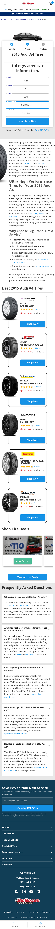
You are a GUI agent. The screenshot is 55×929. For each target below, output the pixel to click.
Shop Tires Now (27, 120)
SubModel (11, 101)
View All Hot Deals (27, 577)
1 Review (37, 425)
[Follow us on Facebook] (17, 892)
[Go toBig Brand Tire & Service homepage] (29, 3)
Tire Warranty (47, 912)
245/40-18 (42, 163)
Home (3, 19)
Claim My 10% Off (26, 808)
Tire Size (11, 109)
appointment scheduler (15, 733)
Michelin (33, 213)
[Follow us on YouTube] (31, 892)
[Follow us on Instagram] (24, 892)
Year (9, 93)
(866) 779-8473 (42, 130)
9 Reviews (37, 466)
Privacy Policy (30, 816)
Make (10, 77)
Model (10, 85)
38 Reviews (37, 309)
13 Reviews (37, 387)
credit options (42, 266)
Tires (10, 19)
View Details (23, 561)
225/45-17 (27, 163)
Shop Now (32, 323)
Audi (32, 19)
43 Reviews (37, 348)
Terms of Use (20, 912)
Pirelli (41, 213)
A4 (38, 19)
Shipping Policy (33, 912)
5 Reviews (37, 503)
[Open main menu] (5, 4)
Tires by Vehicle (21, 19)
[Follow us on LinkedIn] (38, 892)
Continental (14, 216)
